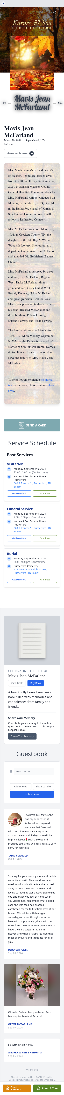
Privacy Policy (22, 1079)
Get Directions (19, 493)
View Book (17, 683)
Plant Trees (45, 493)
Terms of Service (41, 1079)
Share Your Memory (22, 736)
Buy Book (35, 683)
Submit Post (32, 794)
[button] (32, 985)
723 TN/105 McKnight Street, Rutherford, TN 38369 (30, 571)
